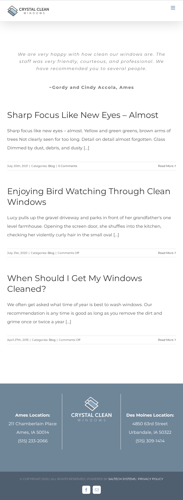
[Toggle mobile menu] (173, 7)
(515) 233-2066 (33, 441)
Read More (165, 166)
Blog (51, 166)
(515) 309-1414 (150, 441)
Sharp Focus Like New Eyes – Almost (82, 115)
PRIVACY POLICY (150, 479)
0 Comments (67, 166)
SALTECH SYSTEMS (122, 479)
